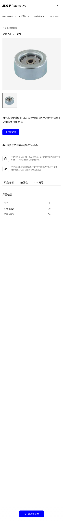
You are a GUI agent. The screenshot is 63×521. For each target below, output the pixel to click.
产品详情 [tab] (9, 182)
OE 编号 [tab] (39, 182)
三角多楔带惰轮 (37, 16)
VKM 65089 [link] (54, 16)
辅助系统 (22, 16)
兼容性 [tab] (24, 182)
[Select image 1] (9, 100)
